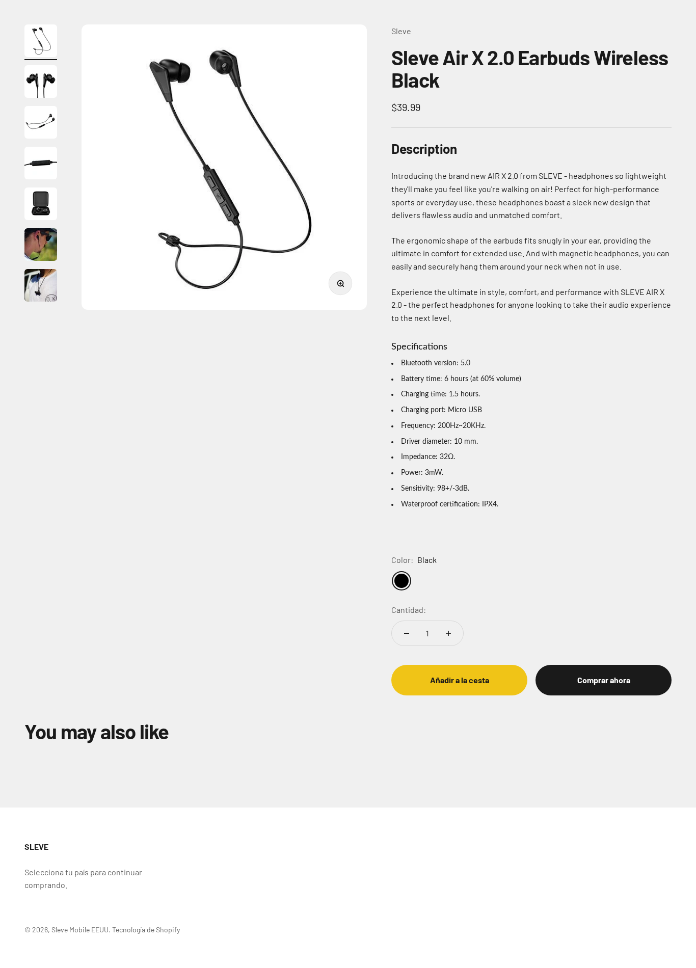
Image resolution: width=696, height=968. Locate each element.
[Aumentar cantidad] (448, 633)
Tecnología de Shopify (146, 929)
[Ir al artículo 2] (40, 83)
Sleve (401, 31)
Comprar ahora (603, 680)
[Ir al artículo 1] (40, 42)
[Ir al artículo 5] (40, 205)
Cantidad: (408, 609)
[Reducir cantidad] (406, 633)
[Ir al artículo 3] (40, 124)
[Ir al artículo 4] (40, 164)
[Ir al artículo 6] (40, 246)
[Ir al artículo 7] (40, 287)
